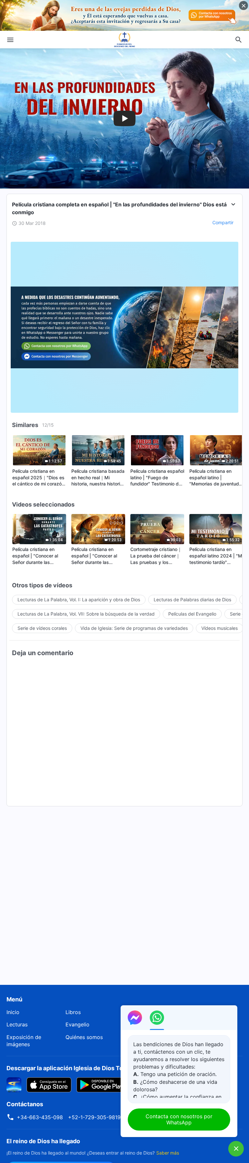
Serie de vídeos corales (42, 628)
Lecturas (17, 1024)
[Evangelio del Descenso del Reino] (124, 39)
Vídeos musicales (219, 628)
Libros (73, 1012)
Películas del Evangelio (192, 614)
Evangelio (77, 1024)
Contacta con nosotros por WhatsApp (179, 1119)
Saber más (167, 1153)
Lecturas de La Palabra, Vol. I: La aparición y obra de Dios (79, 599)
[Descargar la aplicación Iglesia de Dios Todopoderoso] (13, 1084)
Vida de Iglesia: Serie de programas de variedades (134, 628)
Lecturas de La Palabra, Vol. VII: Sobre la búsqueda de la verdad (86, 614)
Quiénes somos (84, 1037)
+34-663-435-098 (40, 1117)
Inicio (12, 1012)
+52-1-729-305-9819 (94, 1117)
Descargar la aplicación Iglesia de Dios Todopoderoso (81, 1068)
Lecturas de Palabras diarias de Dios (192, 599)
